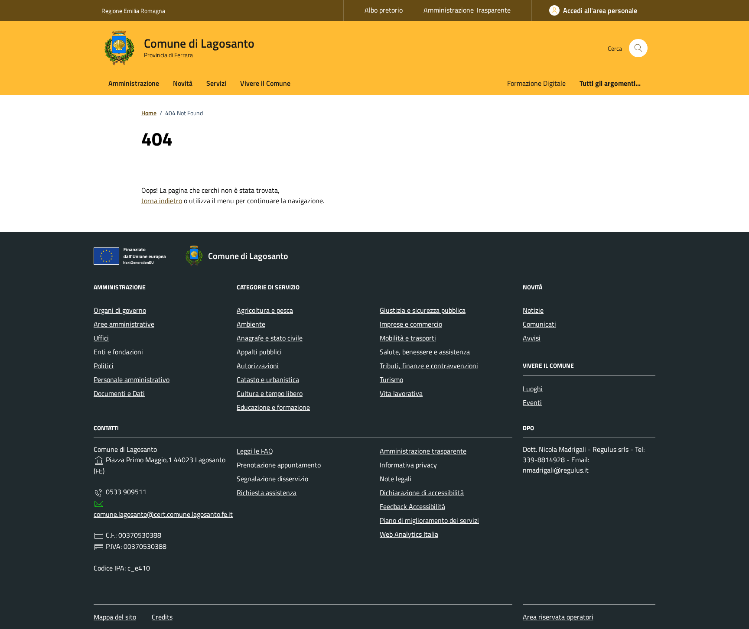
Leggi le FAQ (255, 451)
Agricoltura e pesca (265, 310)
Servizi (216, 83)
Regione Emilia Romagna (133, 10)
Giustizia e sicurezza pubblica (423, 310)
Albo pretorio (384, 10)
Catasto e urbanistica (268, 379)
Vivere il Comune (265, 83)
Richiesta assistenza (266, 492)
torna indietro (161, 200)
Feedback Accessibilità (412, 506)
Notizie (533, 310)
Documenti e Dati (119, 393)
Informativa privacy (408, 465)
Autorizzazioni (258, 365)
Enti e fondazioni (118, 352)
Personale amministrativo (131, 379)
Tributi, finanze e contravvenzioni (429, 365)
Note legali (395, 478)
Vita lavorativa (401, 393)
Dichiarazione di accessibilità (422, 492)
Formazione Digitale (536, 83)
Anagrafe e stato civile (270, 338)
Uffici (101, 338)
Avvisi (532, 338)
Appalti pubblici (259, 352)
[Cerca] (638, 48)
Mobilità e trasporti (408, 338)
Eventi (532, 402)
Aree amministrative (124, 324)
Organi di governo (120, 310)
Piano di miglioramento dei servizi (429, 520)
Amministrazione (133, 83)
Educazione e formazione (273, 407)
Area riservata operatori (558, 617)
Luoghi (533, 388)
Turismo (391, 379)
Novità (182, 83)
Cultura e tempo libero (270, 393)
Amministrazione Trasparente (467, 10)
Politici (104, 365)
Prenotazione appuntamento (279, 465)
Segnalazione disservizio (272, 478)
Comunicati (539, 324)
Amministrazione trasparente (423, 451)
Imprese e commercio (411, 324)
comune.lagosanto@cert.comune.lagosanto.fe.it (163, 514)
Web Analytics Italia (409, 534)
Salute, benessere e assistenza (425, 352)
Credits (162, 617)
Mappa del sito (115, 617)
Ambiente (251, 324)
